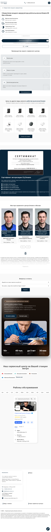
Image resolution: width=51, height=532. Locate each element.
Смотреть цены (23, 316)
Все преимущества (25, 92)
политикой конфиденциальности (31, 43)
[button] (23, 247)
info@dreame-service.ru (9, 491)
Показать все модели (25, 136)
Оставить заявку (10, 316)
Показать (25, 289)
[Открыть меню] (49, 3)
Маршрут (20, 422)
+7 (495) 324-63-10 (30, 2)
